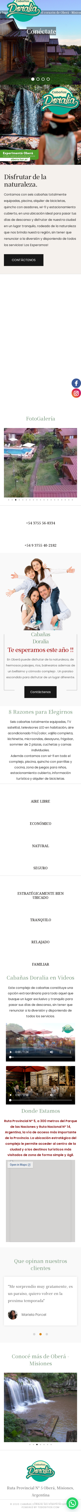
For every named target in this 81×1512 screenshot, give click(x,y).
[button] (23, 260)
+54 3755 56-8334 (40, 523)
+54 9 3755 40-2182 (40, 545)
